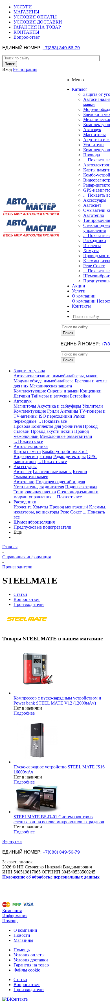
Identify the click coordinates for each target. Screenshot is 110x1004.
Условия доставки (31, 959)
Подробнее (24, 713)
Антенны (69, 411)
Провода (91, 154)
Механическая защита (51, 386)
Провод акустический (52, 431)
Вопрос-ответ (27, 984)
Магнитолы (94, 134)
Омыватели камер (31, 476)
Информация (14, 915)
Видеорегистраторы (33, 456)
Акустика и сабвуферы (59, 406)
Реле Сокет (94, 265)
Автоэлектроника (31, 446)
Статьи (20, 979)
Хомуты (91, 250)
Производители (29, 989)
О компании (84, 301)
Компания (12, 910)
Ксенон (80, 471)
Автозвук (92, 129)
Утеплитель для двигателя (39, 486)
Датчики (22, 396)
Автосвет (92, 205)
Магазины (23, 940)
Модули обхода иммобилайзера (44, 380)
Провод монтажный (68, 507)
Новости (22, 935)
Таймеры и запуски (50, 396)
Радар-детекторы (69, 456)
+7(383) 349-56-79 (61, 47)
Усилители (93, 144)
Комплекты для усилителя (56, 426)
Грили (53, 411)
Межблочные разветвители (66, 436)
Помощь (10, 920)
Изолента (92, 245)
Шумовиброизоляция (34, 522)
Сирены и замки (63, 391)
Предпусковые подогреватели (42, 527)
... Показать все (52, 421)
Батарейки (80, 396)
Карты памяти (27, 451)
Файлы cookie (27, 970)
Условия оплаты (29, 954)
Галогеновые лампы (52, 471)
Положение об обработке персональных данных (51, 877)
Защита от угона (29, 370)
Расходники (94, 240)
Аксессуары (94, 200)
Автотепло (93, 215)
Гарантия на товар (31, 965)
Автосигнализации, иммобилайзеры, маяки (56, 375)
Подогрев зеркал (81, 486)
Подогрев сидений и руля (60, 481)
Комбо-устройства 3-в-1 (65, 451)
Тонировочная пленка (35, 491)
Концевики (91, 391)
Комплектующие (30, 391)
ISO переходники (55, 416)
